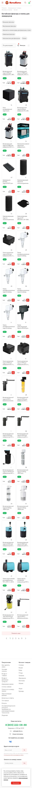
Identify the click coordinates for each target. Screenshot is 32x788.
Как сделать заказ (6, 666)
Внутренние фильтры (9, 26)
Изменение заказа (7, 684)
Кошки (21, 668)
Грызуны (21, 675)
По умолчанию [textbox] (8, 45)
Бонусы (4, 703)
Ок (24, 763)
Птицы (21, 673)
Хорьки (21, 683)
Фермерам (22, 678)
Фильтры (22, 45)
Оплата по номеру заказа (8, 690)
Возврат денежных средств (5, 679)
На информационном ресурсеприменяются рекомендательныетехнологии (8, 709)
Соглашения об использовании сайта (13, 755)
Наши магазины (18, 734)
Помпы (24, 38)
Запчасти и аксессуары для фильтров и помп (17, 30)
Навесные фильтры (9, 34)
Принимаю (16, 783)
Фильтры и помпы (7, 10)
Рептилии (22, 681)
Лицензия (5, 715)
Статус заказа (6, 687)
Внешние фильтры (8, 22)
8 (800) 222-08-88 (16, 725)
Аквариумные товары (14, 8)
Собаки (21, 665)
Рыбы (20, 670)
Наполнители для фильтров (11, 38)
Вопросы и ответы (8, 698)
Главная (4, 8)
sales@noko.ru (17, 731)
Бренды (21, 691)
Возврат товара (4, 674)
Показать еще (16, 633)
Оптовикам (5, 700)
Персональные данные (6, 694)
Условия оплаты (4, 670)
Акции (20, 688)
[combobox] (9, 45)
